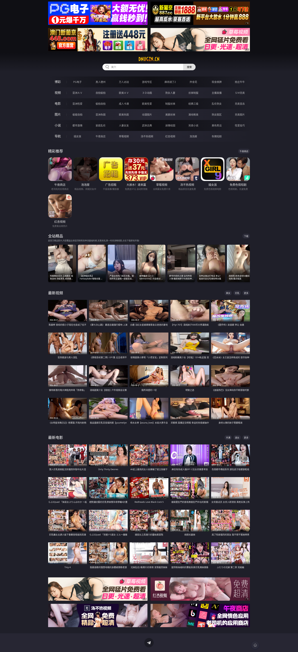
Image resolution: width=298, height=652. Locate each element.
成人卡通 (124, 103)
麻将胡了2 (170, 82)
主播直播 (217, 93)
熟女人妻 (170, 93)
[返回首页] (255, 645)
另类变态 (240, 103)
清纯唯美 (193, 114)
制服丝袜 (170, 103)
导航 (58, 136)
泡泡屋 (193, 136)
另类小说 (193, 125)
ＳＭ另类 (240, 93)
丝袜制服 (193, 93)
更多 (246, 292)
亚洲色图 (101, 114)
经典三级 (193, 103)
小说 (58, 125)
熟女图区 (217, 114)
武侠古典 (147, 125)
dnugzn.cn (149, 59)
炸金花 (193, 82)
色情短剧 (217, 136)
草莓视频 (124, 136)
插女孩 (77, 136)
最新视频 (55, 292)
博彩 (58, 82)
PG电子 (77, 82)
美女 (228, 292)
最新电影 (55, 437)
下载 (246, 236)
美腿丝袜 (170, 114)
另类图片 (240, 114)
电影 (58, 104)
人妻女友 (124, 125)
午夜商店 (101, 136)
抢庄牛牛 (240, 82)
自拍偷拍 (101, 93)
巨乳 (237, 292)
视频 (58, 93)
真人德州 (101, 82)
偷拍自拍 (101, 103)
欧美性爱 (147, 103)
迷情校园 (170, 125)
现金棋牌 (217, 82)
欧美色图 (124, 114)
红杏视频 (170, 136)
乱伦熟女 (217, 103)
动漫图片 (147, 114)
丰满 (228, 437)
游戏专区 (147, 82)
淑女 (237, 437)
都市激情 (77, 125)
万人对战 (124, 82)
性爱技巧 (240, 125)
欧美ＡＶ (124, 93)
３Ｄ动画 (147, 93)
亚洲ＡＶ (77, 93)
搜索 (189, 67)
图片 (58, 114)
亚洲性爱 (77, 103)
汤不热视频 (147, 136)
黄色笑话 (217, 125)
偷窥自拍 (77, 114)
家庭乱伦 (101, 125)
